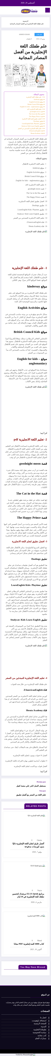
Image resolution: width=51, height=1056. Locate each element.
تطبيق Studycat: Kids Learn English (32, 126)
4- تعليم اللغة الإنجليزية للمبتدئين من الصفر (30, 128)
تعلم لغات (39, 34)
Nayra (39, 890)
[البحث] (7, 10)
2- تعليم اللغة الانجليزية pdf (35, 109)
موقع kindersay (38, 99)
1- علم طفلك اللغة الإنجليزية (34, 97)
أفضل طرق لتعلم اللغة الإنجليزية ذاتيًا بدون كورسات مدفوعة (28, 845)
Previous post (41, 782)
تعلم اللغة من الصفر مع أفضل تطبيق (31, 795)
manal (39, 941)
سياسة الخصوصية (39, 1032)
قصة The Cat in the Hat (36, 114)
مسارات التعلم (40, 1038)
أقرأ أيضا (43, 433)
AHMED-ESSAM (24, 34)
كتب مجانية (42, 1035)
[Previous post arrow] (6, 784)
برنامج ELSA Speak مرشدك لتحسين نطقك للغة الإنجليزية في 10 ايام (28, 895)
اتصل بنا (43, 1018)
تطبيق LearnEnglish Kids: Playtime (32, 123)
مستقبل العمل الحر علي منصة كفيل (31, 786)
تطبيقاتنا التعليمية (39, 1030)
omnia (39, 840)
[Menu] (47, 10)
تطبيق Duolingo (38, 121)
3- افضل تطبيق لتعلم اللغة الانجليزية (32, 119)
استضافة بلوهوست (39, 1021)
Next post (42, 791)
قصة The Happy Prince (36, 116)
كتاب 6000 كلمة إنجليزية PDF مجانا (29, 944)
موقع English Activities (36, 102)
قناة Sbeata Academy (37, 133)
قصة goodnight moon (36, 111)
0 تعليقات (29, 39)
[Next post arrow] (6, 794)
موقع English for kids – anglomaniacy (31, 106)
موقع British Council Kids (35, 104)
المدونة (43, 1027)
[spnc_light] (3, 11)
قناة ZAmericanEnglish (36, 131)
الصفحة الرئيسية (40, 1023)
